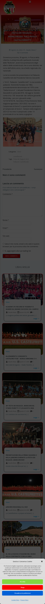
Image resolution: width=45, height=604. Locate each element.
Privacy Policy (24, 600)
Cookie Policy (15, 600)
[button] (42, 561)
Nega (22, 587)
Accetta (22, 582)
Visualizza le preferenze (22, 593)
